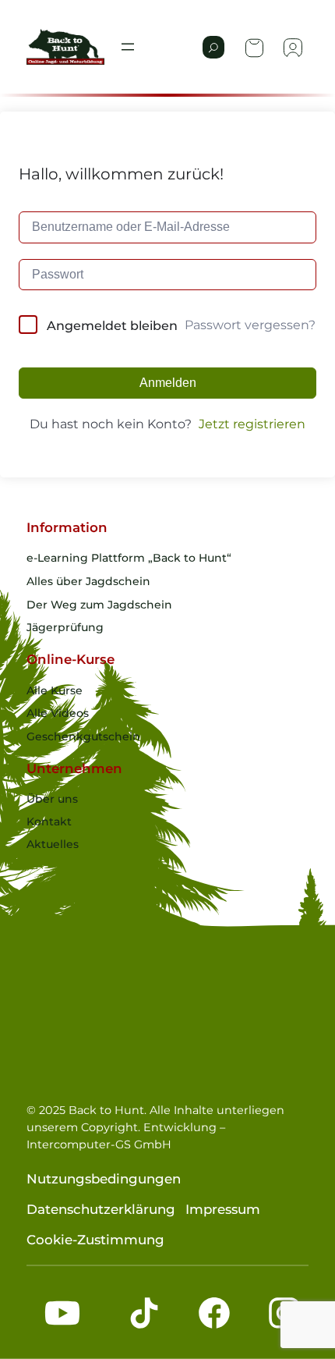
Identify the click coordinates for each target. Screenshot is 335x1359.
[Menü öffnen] (127, 46)
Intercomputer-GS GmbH (98, 1144)
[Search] (213, 47)
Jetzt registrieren (252, 424)
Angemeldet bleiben (112, 325)
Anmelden (167, 382)
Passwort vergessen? (250, 325)
